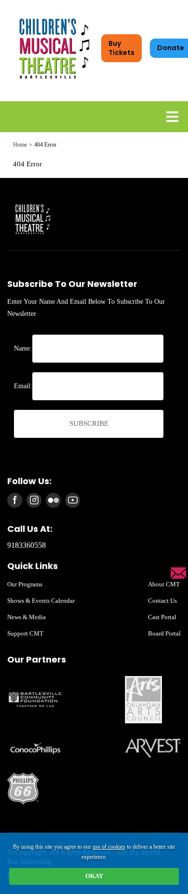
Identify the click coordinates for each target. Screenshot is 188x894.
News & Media (26, 617)
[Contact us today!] (178, 573)
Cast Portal (162, 617)
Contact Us (162, 600)
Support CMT (25, 633)
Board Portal (164, 633)
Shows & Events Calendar (41, 600)
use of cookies (109, 846)
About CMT (164, 584)
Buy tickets (121, 48)
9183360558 (26, 545)
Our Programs (24, 584)
